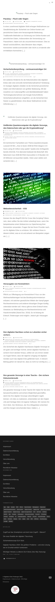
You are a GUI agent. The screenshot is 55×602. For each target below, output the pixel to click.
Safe (37, 383)
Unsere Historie (19, 386)
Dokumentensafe (9, 383)
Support (45, 383)
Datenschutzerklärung (11, 451)
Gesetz (7, 288)
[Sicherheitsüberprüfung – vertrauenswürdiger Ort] (27, 63)
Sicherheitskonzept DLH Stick (13, 540)
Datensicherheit (9, 23)
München (29, 516)
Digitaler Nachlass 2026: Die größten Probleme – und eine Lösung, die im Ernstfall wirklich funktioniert (26, 546)
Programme (11, 341)
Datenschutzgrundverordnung (9, 509)
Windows (10, 521)
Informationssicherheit (29, 514)
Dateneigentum (35, 507)
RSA (45, 133)
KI (15, 516)
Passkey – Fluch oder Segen (15, 19)
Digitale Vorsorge (23, 132)
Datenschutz (17, 213)
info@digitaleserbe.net (11, 558)
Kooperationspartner (22, 516)
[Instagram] (46, 578)
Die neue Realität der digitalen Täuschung (18, 536)
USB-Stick (36, 518)
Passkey (40, 21)
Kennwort (28, 21)
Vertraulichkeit (31, 341)
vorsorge (5, 521)
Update (23, 518)
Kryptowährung (15, 133)
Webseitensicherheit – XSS (15, 209)
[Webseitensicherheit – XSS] (26, 189)
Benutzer (17, 339)
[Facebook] (40, 578)
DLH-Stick (39, 511)
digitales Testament (7, 511)
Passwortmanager (29, 133)
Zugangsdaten (8, 289)
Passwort (33, 73)
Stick (20, 518)
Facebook (14, 514)
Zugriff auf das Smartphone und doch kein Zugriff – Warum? (24, 532)
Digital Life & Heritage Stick (17, 136)
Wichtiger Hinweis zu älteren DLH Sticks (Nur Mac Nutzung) (24, 552)
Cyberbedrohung (14, 73)
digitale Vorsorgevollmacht (22, 382)
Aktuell (7, 136)
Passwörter (39, 73)
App (14, 339)
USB (32, 518)
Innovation (37, 514)
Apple (8, 507)
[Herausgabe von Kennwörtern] (26, 264)
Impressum (7, 446)
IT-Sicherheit (40, 132)
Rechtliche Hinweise (10, 468)
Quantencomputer (39, 133)
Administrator (8, 339)
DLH (31, 382)
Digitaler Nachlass (19, 23)
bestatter (13, 507)
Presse (48, 516)
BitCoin (7, 132)
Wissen (20, 291)
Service (41, 383)
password (23, 288)
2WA (8, 73)
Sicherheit (36, 213)
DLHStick (6, 455)
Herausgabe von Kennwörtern (16, 284)
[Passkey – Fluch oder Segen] (27, 13)
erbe (9, 514)
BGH (17, 507)
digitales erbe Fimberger (45, 509)
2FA (6, 73)
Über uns (6, 463)
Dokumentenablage (38, 382)
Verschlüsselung (9, 459)
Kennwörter (34, 21)
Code (21, 339)
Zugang (44, 288)
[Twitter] (43, 578)
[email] (50, 578)
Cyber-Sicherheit (13, 132)
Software (42, 213)
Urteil (28, 518)
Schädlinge (18, 341)
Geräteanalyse (20, 514)
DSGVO (5, 514)
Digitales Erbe (18, 21)
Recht (16, 291)
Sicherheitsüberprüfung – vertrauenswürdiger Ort (24, 69)
